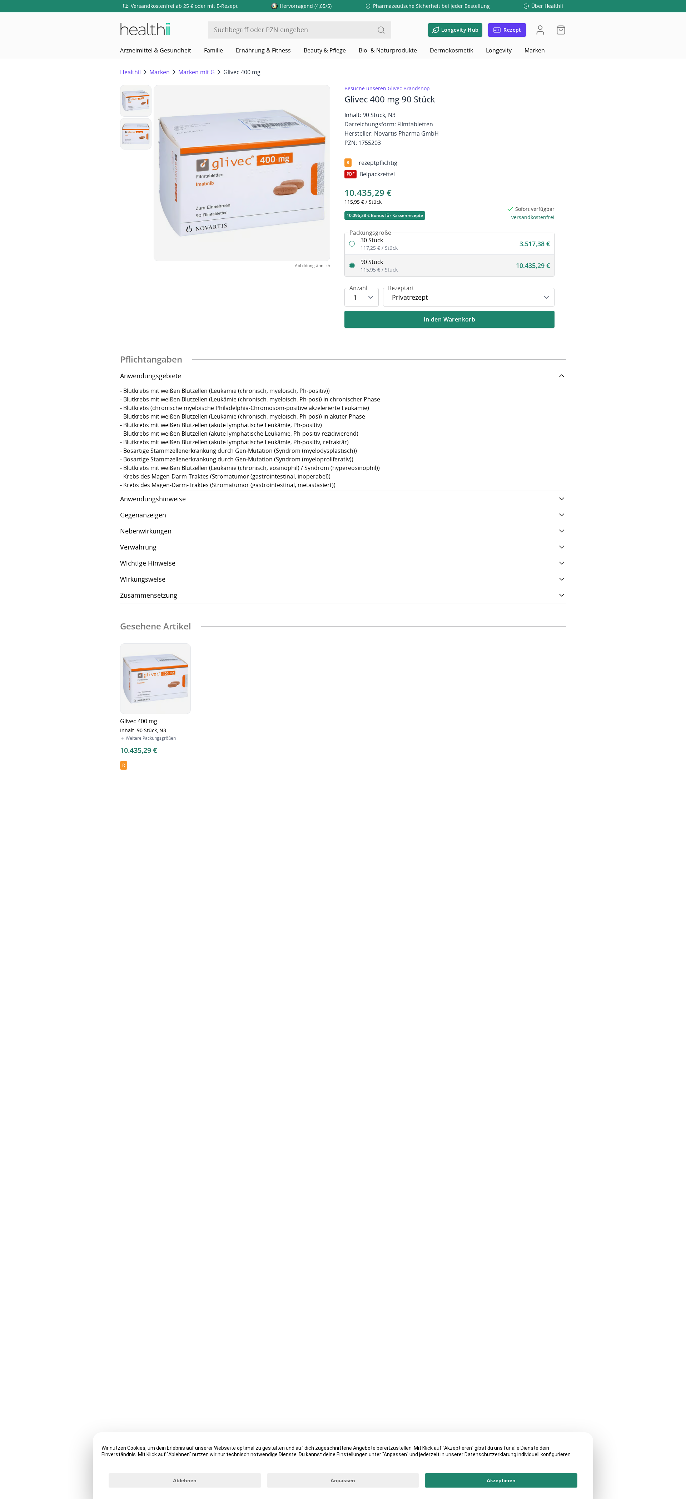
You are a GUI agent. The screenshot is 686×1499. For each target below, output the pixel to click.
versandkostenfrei (533, 217)
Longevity (499, 50)
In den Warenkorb (449, 319)
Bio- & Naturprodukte (388, 50)
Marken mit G (196, 72)
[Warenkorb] (559, 30)
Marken (535, 50)
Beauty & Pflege (325, 50)
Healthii (130, 72)
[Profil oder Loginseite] (540, 30)
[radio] (449, 244)
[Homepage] (145, 30)
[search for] (381, 30)
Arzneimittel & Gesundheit (155, 50)
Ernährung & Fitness (263, 50)
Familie (213, 50)
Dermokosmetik (451, 50)
